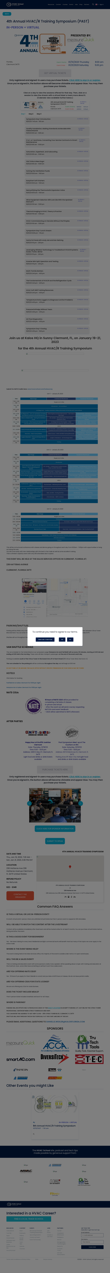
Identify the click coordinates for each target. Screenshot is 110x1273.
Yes (62, 639)
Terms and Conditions (45, 639)
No (70, 639)
